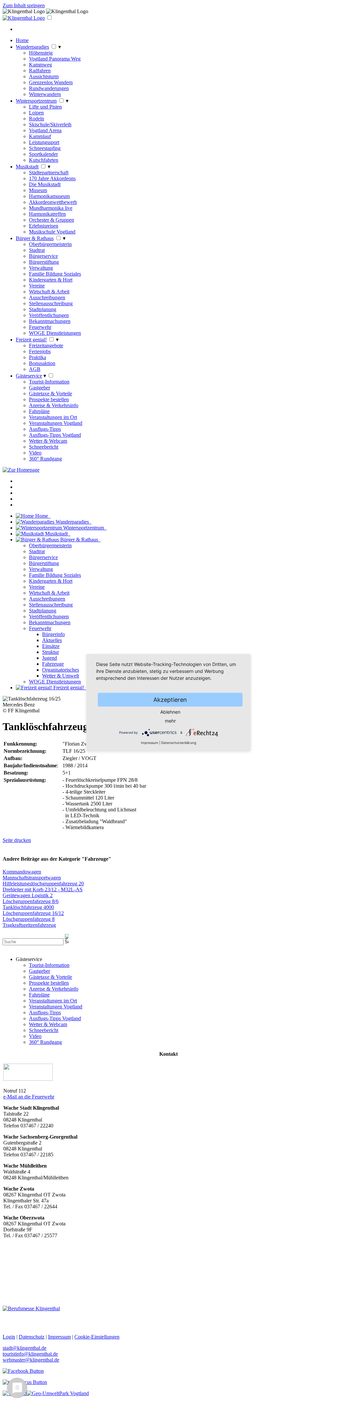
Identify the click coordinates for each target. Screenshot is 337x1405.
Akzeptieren (170, 699)
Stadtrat (37, 250)
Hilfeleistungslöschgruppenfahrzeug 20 (43, 883)
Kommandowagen (22, 872)
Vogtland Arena (45, 130)
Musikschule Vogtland (52, 231)
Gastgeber (39, 387)
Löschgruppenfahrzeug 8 (29, 919)
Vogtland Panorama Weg (55, 59)
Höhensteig (41, 53)
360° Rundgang (45, 458)
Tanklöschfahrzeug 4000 (28, 907)
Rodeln (36, 118)
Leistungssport (44, 142)
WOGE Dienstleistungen (55, 333)
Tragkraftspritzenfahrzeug (29, 925)
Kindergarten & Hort (50, 280)
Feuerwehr (40, 327)
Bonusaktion (42, 363)
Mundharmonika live (50, 208)
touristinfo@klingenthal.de (30, 1354)
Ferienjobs (40, 351)
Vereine (37, 285)
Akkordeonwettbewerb (53, 202)
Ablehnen (170, 712)
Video (35, 453)
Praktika (37, 357)
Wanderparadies (32, 47)
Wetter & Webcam (48, 441)
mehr (170, 721)
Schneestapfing (45, 148)
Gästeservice (29, 376)
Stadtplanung (42, 309)
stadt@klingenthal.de (24, 1348)
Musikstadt (27, 166)
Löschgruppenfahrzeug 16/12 (33, 913)
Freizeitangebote (46, 345)
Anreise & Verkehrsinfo (53, 405)
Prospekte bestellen (49, 399)
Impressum (149, 743)
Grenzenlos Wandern (51, 82)
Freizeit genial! (31, 339)
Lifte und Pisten (45, 107)
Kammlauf (40, 136)
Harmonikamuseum (49, 196)
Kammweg (40, 64)
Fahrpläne (39, 411)
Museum (38, 190)
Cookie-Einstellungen (96, 1337)
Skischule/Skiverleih (50, 124)
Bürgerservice (43, 256)
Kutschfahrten (43, 160)
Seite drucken (17, 840)
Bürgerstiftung (44, 262)
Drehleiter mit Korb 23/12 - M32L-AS (43, 889)
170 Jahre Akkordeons (52, 178)
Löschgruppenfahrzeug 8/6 (31, 901)
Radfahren (40, 70)
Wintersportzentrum (36, 101)
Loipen (36, 112)
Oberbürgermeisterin (50, 244)
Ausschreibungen (47, 297)
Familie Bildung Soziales (55, 274)
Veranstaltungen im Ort (53, 417)
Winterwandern (45, 94)
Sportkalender (43, 154)
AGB (34, 369)
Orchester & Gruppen (51, 220)
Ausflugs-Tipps (45, 429)
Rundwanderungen (49, 88)
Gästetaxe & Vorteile (50, 393)
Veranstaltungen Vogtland (55, 423)
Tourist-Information (49, 381)
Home (22, 40)
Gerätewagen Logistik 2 (28, 895)
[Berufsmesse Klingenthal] (31, 1308)
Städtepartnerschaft (48, 172)
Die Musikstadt (45, 184)
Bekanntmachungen (49, 321)
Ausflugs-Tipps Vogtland (55, 435)
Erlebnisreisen (43, 226)
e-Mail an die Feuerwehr (28, 1096)
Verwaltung (41, 268)
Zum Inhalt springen (24, 5)
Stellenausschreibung (51, 303)
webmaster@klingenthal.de (31, 1360)
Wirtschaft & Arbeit (49, 291)
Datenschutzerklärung (178, 743)
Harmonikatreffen (47, 214)
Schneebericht (43, 447)
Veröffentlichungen (49, 315)
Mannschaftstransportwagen (32, 877)
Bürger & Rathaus (35, 238)
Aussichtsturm (44, 76)
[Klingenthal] (24, 18)
